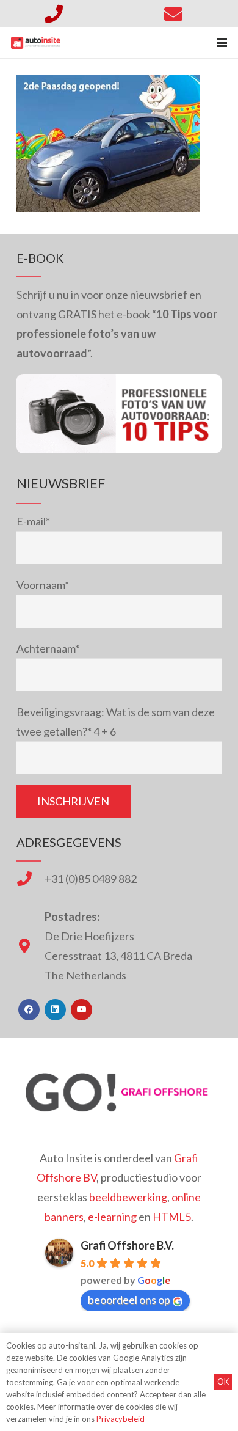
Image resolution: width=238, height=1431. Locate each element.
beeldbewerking (128, 1197)
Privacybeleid (120, 1419)
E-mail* (33, 521)
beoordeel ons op (129, 1299)
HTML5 (172, 1216)
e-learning (112, 1216)
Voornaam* (42, 584)
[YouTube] (81, 1009)
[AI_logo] (35, 43)
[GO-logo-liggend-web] (119, 1092)
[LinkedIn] (55, 1009)
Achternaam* (47, 648)
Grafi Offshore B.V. (127, 1245)
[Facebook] (29, 1009)
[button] (222, 43)
